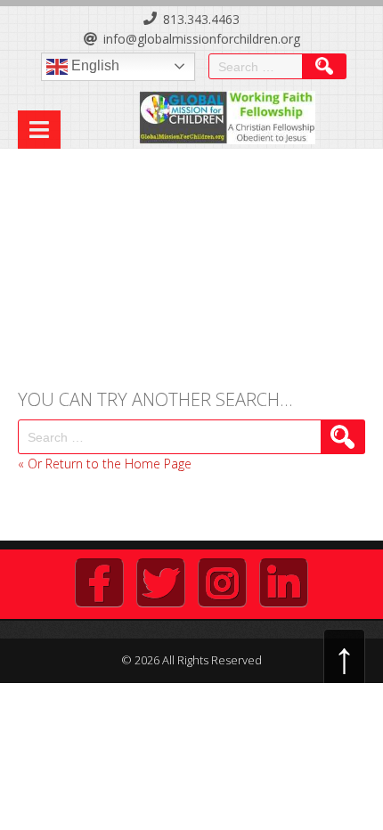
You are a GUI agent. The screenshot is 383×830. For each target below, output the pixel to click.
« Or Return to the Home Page (105, 463)
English (93, 65)
